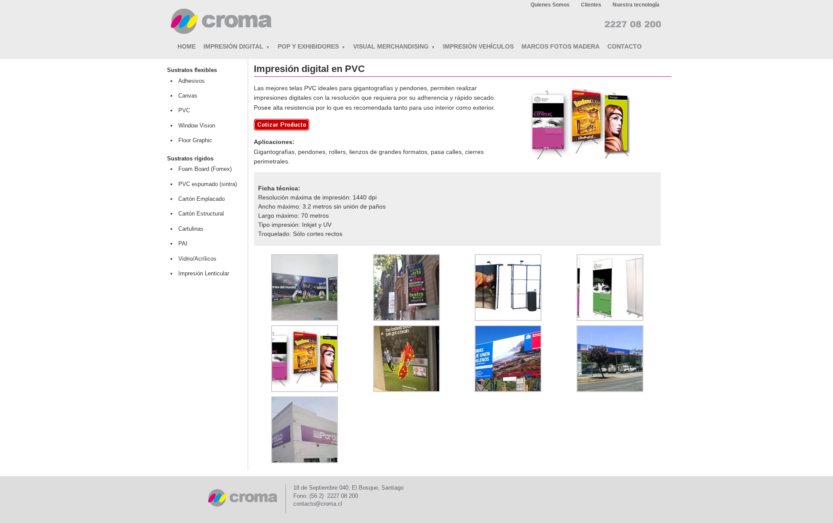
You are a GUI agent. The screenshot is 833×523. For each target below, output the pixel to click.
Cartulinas (190, 229)
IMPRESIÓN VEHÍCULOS (478, 46)
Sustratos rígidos (190, 158)
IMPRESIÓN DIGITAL (236, 46)
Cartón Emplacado (201, 199)
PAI (182, 243)
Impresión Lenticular (203, 273)
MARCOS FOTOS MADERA (560, 46)
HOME (186, 46)
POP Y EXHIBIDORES (311, 46)
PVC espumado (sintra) (207, 184)
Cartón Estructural (201, 213)
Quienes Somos (550, 5)
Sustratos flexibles (192, 70)
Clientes (591, 5)
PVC (184, 110)
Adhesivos (191, 81)
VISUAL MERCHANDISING (394, 46)
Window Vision (196, 125)
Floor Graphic (195, 140)
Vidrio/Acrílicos (197, 258)
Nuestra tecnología (636, 5)
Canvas (187, 95)
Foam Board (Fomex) (205, 169)
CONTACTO (624, 46)
